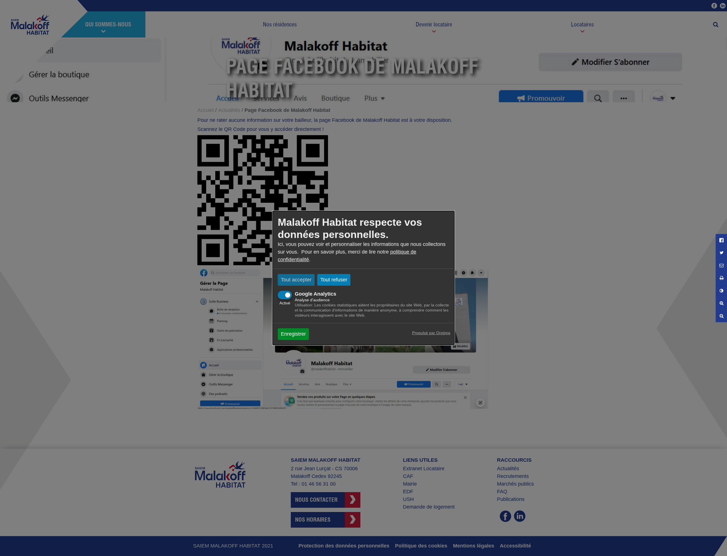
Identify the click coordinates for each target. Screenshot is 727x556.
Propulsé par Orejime (431, 333)
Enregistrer (293, 334)
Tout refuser (333, 280)
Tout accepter (296, 280)
